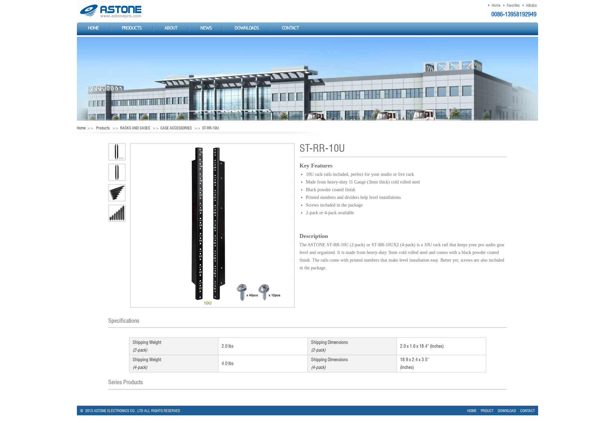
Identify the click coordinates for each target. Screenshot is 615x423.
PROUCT (487, 410)
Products (103, 128)
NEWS (206, 28)
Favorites (513, 5)
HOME (93, 28)
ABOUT (171, 28)
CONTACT (290, 28)
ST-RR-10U (210, 128)
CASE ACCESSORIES (176, 128)
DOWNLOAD (507, 410)
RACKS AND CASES (135, 128)
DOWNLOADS (247, 28)
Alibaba (531, 5)
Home (496, 5)
